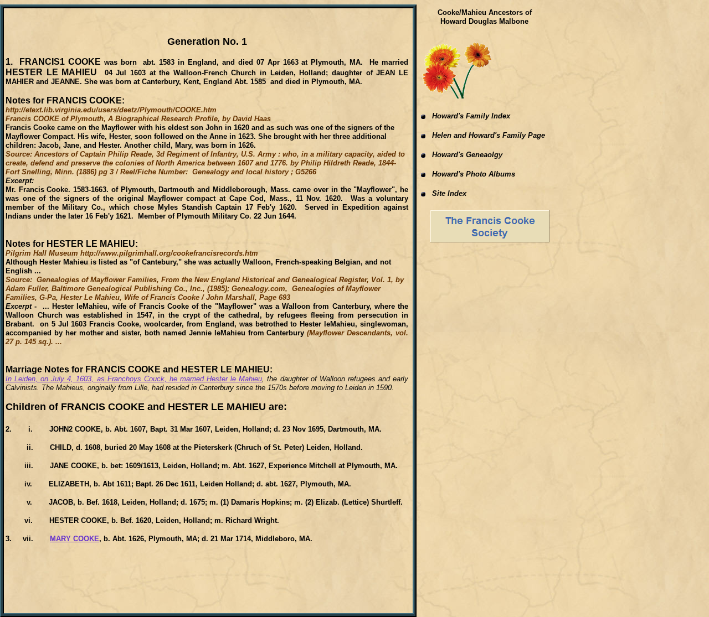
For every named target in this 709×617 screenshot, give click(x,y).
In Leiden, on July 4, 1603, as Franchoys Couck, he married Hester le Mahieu (134, 379)
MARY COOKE (74, 539)
